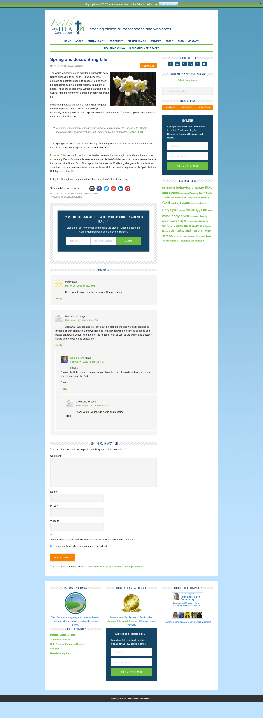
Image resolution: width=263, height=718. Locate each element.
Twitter (165, 240)
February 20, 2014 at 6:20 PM (92, 405)
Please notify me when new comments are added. (80, 546)
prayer (182, 221)
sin (178, 225)
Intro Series (204, 107)
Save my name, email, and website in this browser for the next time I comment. (92, 539)
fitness (178, 197)
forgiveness (194, 197)
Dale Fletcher (78, 357)
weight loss (175, 240)
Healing (175, 203)
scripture (168, 225)
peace (165, 221)
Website (54, 521)
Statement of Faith (60, 639)
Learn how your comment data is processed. (118, 566)
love (210, 210)
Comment (56, 455)
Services (54, 648)
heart (203, 203)
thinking (202, 236)
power (173, 221)
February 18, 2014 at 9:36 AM (86, 361)
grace (67, 196)
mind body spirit (175, 215)
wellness (185, 240)
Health (185, 203)
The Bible (177, 236)
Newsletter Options (60, 653)
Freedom (205, 197)
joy (198, 210)
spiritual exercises (192, 225)
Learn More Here (168, 4)
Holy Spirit (170, 210)
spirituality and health (185, 230)
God (166, 202)
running (204, 221)
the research (190, 236)
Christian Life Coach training (122, 621)
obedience (194, 216)
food (184, 197)
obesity (203, 216)
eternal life (184, 193)
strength (206, 230)
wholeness (197, 240)
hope (181, 210)
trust (209, 236)
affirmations (168, 187)
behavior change (190, 187)
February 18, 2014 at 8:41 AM (81, 320)
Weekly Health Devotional (84, 193)
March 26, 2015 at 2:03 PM (80, 285)
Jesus (66, 193)
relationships (193, 221)
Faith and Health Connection (116, 25)
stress (167, 235)
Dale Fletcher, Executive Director (67, 644)
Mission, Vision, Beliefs (62, 634)
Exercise (193, 193)
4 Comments (148, 65)
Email (54, 506)
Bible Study (187, 107)
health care (195, 203)
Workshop (170, 107)
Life (80, 196)
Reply (58, 298)
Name (54, 491)
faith (202, 193)
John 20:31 (136, 132)
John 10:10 (59, 155)
